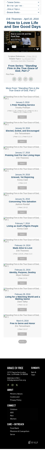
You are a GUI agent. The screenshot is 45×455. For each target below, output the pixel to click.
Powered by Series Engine (22, 348)
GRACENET (38, 6)
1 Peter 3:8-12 (31, 56)
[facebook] (8, 385)
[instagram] (12, 385)
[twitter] (17, 385)
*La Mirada (26, 59)
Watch (22, 117)
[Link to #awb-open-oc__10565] (38, 15)
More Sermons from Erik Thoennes (23, 60)
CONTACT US (36, 3)
